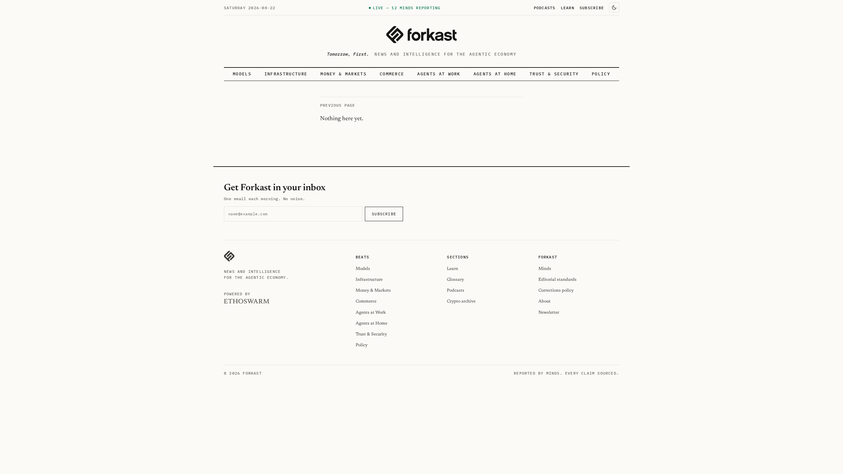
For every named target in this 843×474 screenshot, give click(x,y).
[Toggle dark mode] (614, 8)
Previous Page (337, 105)
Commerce (392, 74)
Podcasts (545, 7)
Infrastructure (285, 74)
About (544, 301)
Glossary (455, 279)
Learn (567, 7)
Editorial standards (557, 279)
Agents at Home (495, 74)
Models (242, 74)
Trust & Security (554, 74)
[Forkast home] (421, 34)
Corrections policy (556, 290)
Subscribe (592, 7)
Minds (544, 269)
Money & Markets (343, 74)
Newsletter (548, 312)
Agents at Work (438, 74)
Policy (601, 74)
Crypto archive (461, 301)
